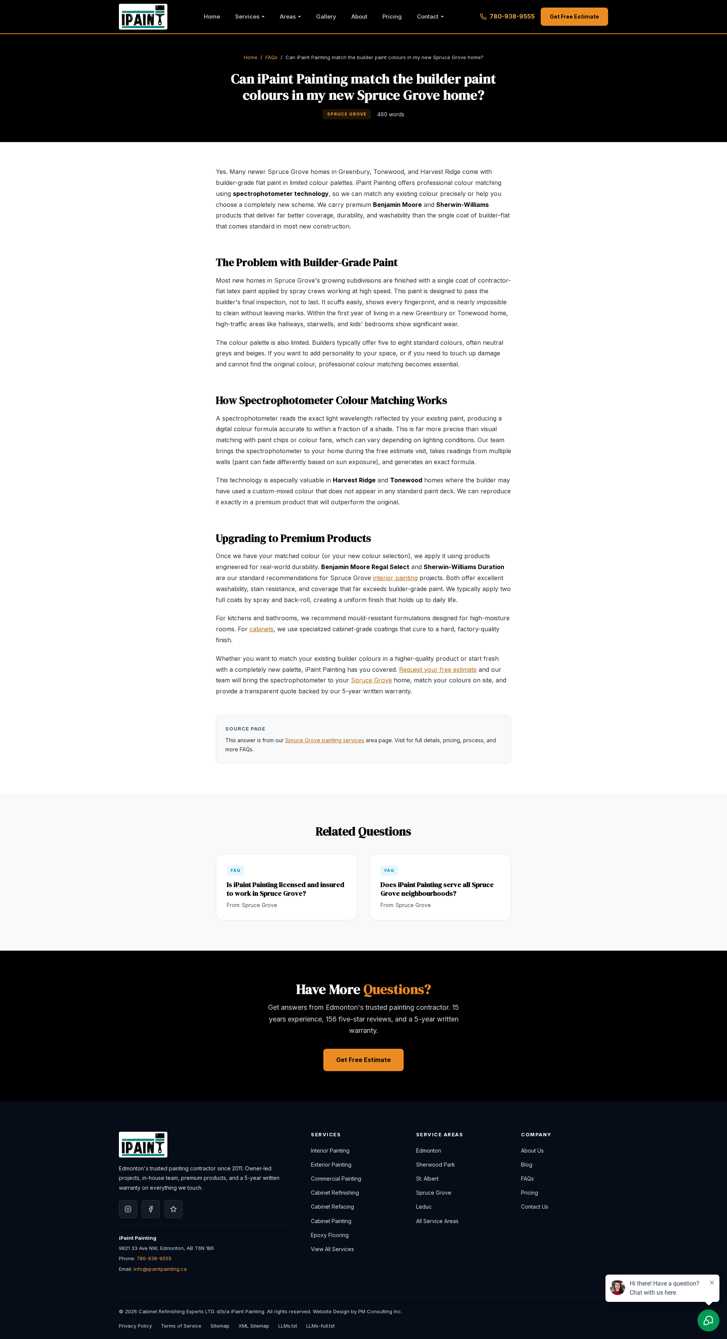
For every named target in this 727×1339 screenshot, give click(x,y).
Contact (427, 16)
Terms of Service (181, 1326)
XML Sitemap (254, 1326)
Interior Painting (330, 1150)
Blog (526, 1164)
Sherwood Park (435, 1164)
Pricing (392, 16)
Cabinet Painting (331, 1221)
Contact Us (534, 1206)
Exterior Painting (331, 1164)
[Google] (173, 1209)
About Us (532, 1150)
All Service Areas (437, 1221)
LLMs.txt (287, 1326)
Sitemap (220, 1326)
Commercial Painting (336, 1178)
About (359, 16)
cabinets (261, 629)
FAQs (271, 57)
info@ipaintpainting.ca (160, 1269)
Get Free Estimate (574, 16)
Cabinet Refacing (332, 1206)
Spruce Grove (371, 680)
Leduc (424, 1206)
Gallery (326, 16)
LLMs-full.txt (320, 1326)
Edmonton (428, 1150)
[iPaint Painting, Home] (143, 17)
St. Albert (427, 1178)
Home (212, 16)
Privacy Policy (135, 1326)
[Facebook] (151, 1209)
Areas (288, 16)
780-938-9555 (512, 16)
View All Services (332, 1249)
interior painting (395, 578)
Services (247, 16)
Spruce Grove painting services (324, 740)
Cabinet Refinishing (335, 1192)
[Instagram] (128, 1209)
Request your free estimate (438, 669)
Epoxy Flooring (330, 1235)
